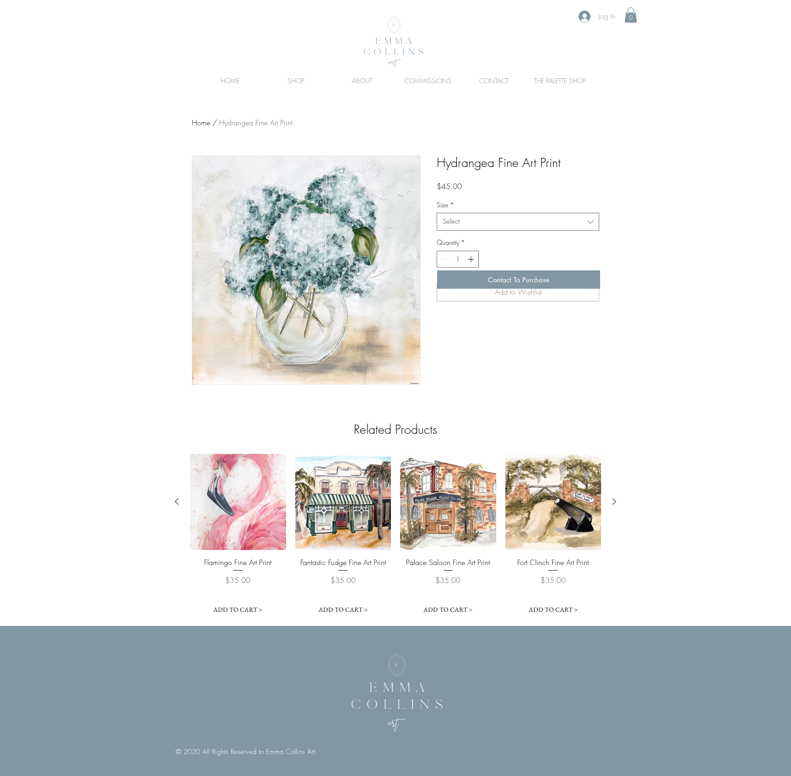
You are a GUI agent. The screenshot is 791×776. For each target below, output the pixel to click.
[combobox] (518, 222)
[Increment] (471, 259)
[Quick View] (238, 502)
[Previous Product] (176, 501)
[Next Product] (614, 501)
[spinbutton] (458, 259)
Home (201, 123)
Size (445, 204)
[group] (395, 536)
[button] (630, 14)
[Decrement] (444, 259)
